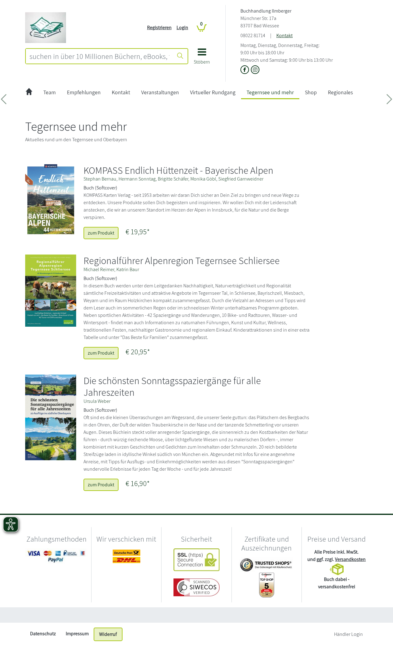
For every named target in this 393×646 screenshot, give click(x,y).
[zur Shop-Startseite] (45, 27)
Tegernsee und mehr (270, 92)
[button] (202, 58)
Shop (311, 92)
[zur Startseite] (29, 93)
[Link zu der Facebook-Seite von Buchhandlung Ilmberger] (245, 70)
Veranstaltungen (160, 92)
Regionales (340, 92)
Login (182, 27)
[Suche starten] (180, 56)
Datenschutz (43, 633)
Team (49, 92)
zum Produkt (101, 233)
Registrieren (159, 27)
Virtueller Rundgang (212, 92)
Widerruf (108, 634)
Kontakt (284, 35)
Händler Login (348, 634)
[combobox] (99, 56)
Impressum (77, 633)
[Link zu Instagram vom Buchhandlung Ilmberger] (255, 70)
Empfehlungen (84, 92)
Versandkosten (350, 559)
